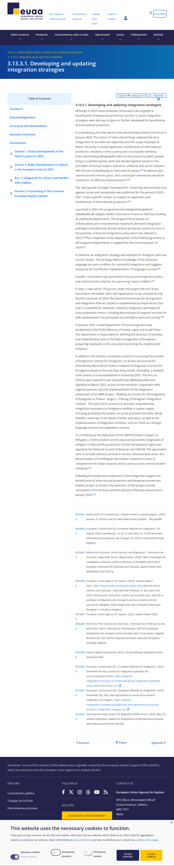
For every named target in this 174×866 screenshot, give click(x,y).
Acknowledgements (22, 117)
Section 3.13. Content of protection (62, 52)
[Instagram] (80, 792)
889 (152, 281)
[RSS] (106, 792)
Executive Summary (23, 134)
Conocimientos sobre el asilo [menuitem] (71, 34)
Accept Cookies (151, 855)
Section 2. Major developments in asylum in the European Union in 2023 (41, 167)
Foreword (16, 109)
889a (78, 652)
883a (78, 514)
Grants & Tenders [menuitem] (112, 16)
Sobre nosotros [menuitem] (20, 34)
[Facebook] (63, 792)
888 (159, 268)
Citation (123, 95)
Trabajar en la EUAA (20, 801)
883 (142, 170)
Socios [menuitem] (120, 34)
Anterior (84, 743)
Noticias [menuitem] (158, 34)
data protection (82, 840)
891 (90, 468)
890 (162, 317)
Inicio (10, 52)
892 (94, 494)
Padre (123, 742)
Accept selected (128, 855)
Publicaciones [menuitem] (139, 34)
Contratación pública (20, 793)
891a (78, 690)
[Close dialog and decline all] (171, 822)
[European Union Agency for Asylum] (27, 11)
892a (78, 714)
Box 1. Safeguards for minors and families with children (42, 180)
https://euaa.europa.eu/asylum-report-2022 (118, 585)
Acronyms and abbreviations (28, 126)
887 (84, 247)
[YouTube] (97, 792)
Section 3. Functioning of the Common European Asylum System (39, 193)
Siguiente (157, 743)
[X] (71, 792)
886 (84, 237)
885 (129, 201)
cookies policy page (147, 840)
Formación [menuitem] (42, 34)
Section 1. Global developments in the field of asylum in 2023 (39, 154)
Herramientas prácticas (22, 808)
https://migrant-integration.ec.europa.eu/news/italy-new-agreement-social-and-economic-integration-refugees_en (122, 704)
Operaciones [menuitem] (102, 34)
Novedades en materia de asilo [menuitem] (58, 16)
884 (128, 179)
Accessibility (160, 13)
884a (78, 528)
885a (78, 552)
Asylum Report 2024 (28, 52)
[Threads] (88, 792)
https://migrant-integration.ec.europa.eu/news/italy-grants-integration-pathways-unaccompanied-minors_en (123, 680)
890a (78, 666)
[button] (151, 12)
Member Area (123, 16)
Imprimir (158, 95)
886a (78, 581)
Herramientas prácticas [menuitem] (80, 16)
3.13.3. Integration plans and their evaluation (36, 57)
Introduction (18, 143)
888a (78, 623)
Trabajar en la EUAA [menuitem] (96, 19)
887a (78, 614)
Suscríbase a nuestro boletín (87, 815)
